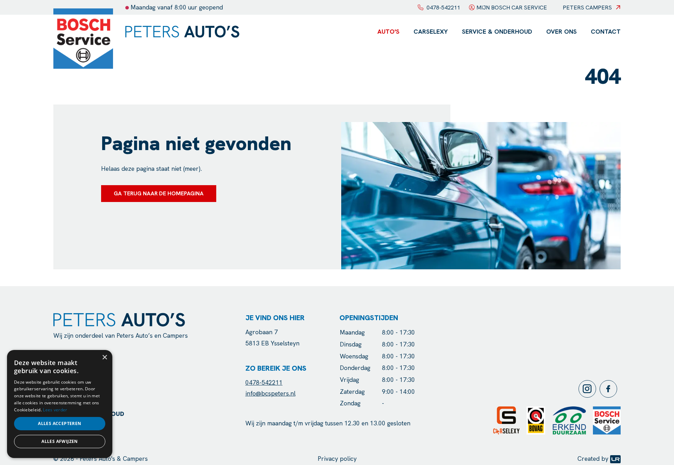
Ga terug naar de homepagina (159, 193)
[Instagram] (589, 389)
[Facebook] (610, 389)
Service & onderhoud (497, 31)
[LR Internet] (615, 458)
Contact (606, 31)
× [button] (104, 357)
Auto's (388, 31)
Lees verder (55, 410)
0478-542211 (264, 382)
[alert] (59, 404)
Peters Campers (587, 7)
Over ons (561, 31)
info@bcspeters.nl (270, 393)
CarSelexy (431, 31)
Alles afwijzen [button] (59, 441)
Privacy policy (337, 458)
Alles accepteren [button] (59, 423)
